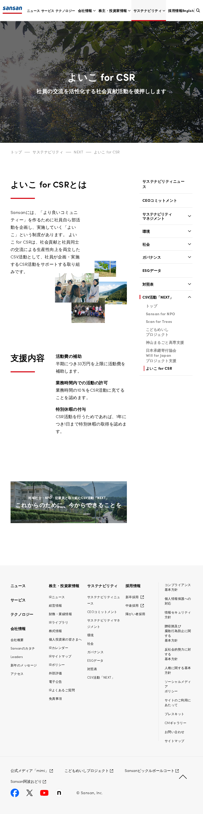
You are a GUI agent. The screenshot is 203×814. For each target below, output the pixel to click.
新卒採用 (133, 597)
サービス (47, 10)
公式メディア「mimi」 (30, 770)
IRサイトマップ (60, 656)
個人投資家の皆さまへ (65, 639)
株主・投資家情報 (113, 10)
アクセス (17, 673)
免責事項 (55, 698)
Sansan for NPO (160, 313)
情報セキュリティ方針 (178, 614)
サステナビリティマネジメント (157, 216)
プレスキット (174, 713)
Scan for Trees (159, 321)
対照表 (148, 284)
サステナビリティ (147, 10)
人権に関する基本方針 (178, 670)
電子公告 (55, 681)
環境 (146, 231)
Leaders (17, 656)
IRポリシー (57, 664)
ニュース (33, 10)
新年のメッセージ (24, 665)
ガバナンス (151, 257)
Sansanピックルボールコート (149, 770)
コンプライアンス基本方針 (178, 587)
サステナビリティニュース (163, 184)
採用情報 (175, 10)
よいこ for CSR (107, 151)
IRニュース (57, 597)
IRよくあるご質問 (62, 690)
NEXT (78, 151)
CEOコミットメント (159, 200)
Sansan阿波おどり (26, 781)
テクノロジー (65, 10)
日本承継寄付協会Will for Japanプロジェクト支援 (161, 355)
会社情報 (85, 10)
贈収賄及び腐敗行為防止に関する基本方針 (178, 633)
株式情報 (55, 630)
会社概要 (17, 639)
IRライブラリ (58, 622)
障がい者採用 (135, 613)
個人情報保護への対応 (178, 600)
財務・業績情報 (60, 613)
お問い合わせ (174, 731)
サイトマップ (174, 740)
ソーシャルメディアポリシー (178, 686)
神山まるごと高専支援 (165, 342)
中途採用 (133, 605)
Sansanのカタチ (23, 648)
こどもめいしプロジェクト (157, 332)
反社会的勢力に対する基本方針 (178, 654)
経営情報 (55, 605)
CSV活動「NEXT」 (157, 297)
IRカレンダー (58, 647)
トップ (16, 151)
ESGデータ (152, 270)
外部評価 (55, 673)
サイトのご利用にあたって (178, 702)
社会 (146, 244)
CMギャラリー (175, 722)
